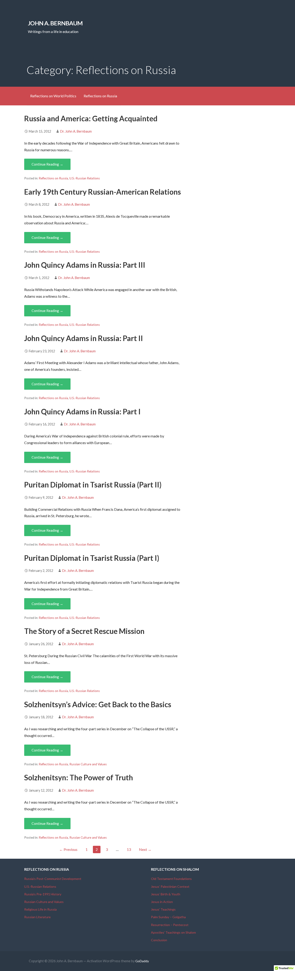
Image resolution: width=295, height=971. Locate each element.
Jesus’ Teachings (163, 909)
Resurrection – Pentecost (170, 925)
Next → (145, 849)
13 (129, 849)
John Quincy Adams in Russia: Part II (83, 338)
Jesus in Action (162, 902)
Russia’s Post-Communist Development (52, 879)
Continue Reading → (47, 164)
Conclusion (159, 940)
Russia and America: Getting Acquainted (90, 118)
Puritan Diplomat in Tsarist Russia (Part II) (93, 484)
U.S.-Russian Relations (84, 178)
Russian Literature (37, 917)
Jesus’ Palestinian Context (170, 886)
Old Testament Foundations (171, 879)
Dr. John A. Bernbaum (76, 131)
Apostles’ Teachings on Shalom (173, 932)
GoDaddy (142, 961)
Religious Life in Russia (40, 909)
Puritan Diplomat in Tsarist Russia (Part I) (91, 557)
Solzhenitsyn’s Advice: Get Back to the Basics (97, 704)
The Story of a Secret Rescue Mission (84, 631)
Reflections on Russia (100, 96)
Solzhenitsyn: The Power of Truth (78, 777)
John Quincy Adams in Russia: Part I (82, 411)
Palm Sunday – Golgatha (168, 917)
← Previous (68, 849)
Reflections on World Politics (53, 96)
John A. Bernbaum (55, 23)
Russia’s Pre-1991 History (42, 894)
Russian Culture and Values (88, 764)
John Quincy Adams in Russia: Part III (84, 264)
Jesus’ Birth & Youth (165, 894)
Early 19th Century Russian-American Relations (102, 191)
